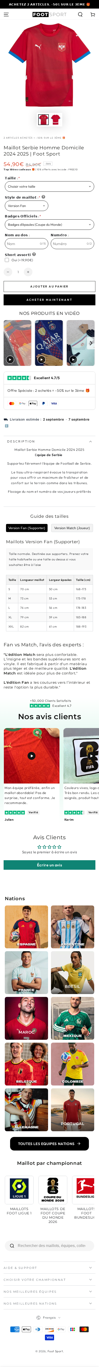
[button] (80, 14)
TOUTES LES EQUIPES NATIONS (46, 1143)
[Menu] (6, 14)
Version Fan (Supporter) (26, 528)
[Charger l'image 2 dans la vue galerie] (55, 119)
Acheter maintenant (49, 300)
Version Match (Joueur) (72, 528)
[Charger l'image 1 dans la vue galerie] (43, 119)
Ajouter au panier (49, 286)
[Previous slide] (8, 343)
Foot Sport (55, 1351)
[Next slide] (91, 343)
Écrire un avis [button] (49, 865)
